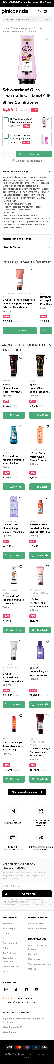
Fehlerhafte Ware (12, 967)
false (5, 972)
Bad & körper (9, 953)
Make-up (7, 924)
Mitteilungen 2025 (12, 1027)
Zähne (5, 948)
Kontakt (32, 954)
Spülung (31, 31)
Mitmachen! (34, 959)
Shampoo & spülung (13, 31)
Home (7, 28)
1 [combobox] (4, 125)
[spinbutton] (9, 154)
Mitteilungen (9, 1032)
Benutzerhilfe (35, 924)
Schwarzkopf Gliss (23, 28)
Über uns (33, 969)
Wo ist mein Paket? (38, 928)
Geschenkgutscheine (39, 964)
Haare (39, 28)
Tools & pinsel (9, 943)
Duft (5, 938)
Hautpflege (8, 928)
